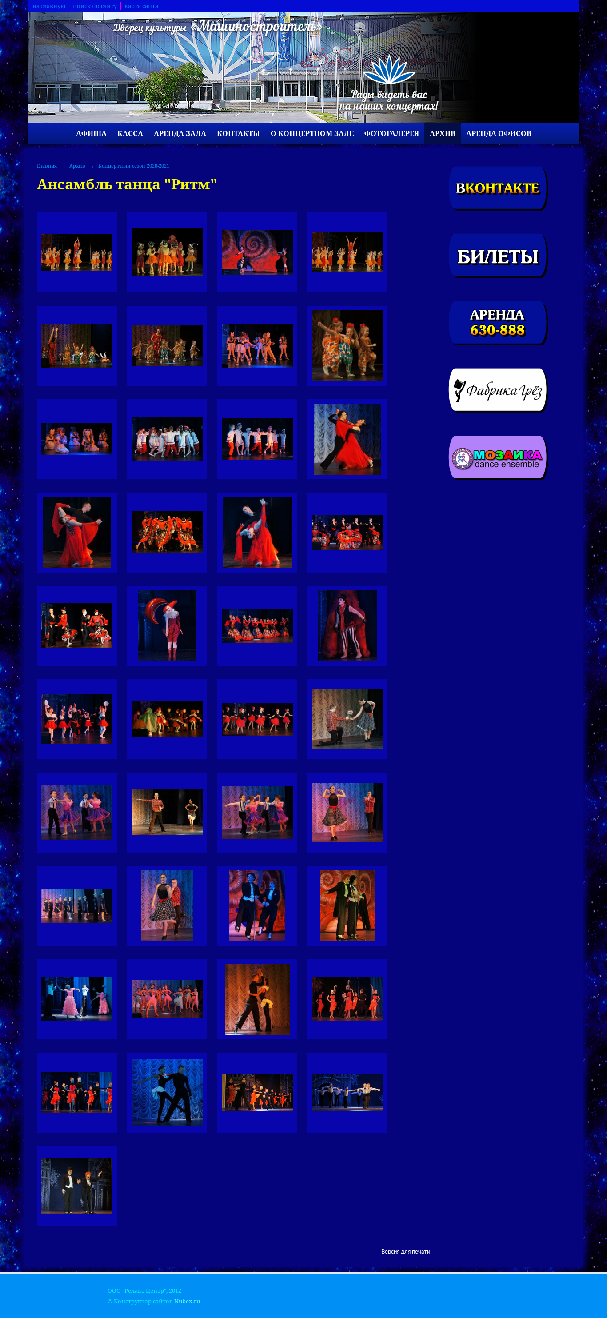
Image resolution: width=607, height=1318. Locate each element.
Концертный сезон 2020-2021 (133, 165)
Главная (47, 165)
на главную (48, 6)
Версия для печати (405, 1251)
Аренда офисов (498, 133)
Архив (442, 133)
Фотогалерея (391, 133)
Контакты (238, 133)
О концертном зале (312, 133)
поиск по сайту (95, 6)
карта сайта (141, 6)
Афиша (91, 133)
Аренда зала (180, 133)
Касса (130, 133)
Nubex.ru (187, 1301)
